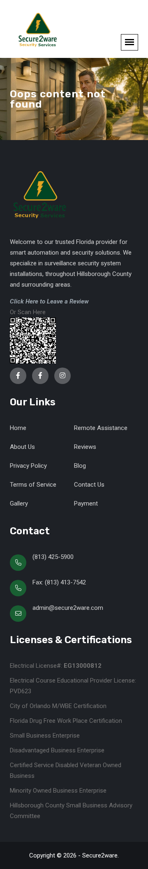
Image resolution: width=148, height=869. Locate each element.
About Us (22, 447)
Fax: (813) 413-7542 (59, 582)
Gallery (19, 503)
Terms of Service (33, 484)
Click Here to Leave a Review (49, 301)
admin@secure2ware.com (67, 608)
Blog (80, 465)
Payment (86, 503)
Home (18, 428)
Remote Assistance (100, 428)
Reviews (85, 447)
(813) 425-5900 (53, 557)
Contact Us (89, 484)
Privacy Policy (28, 465)
